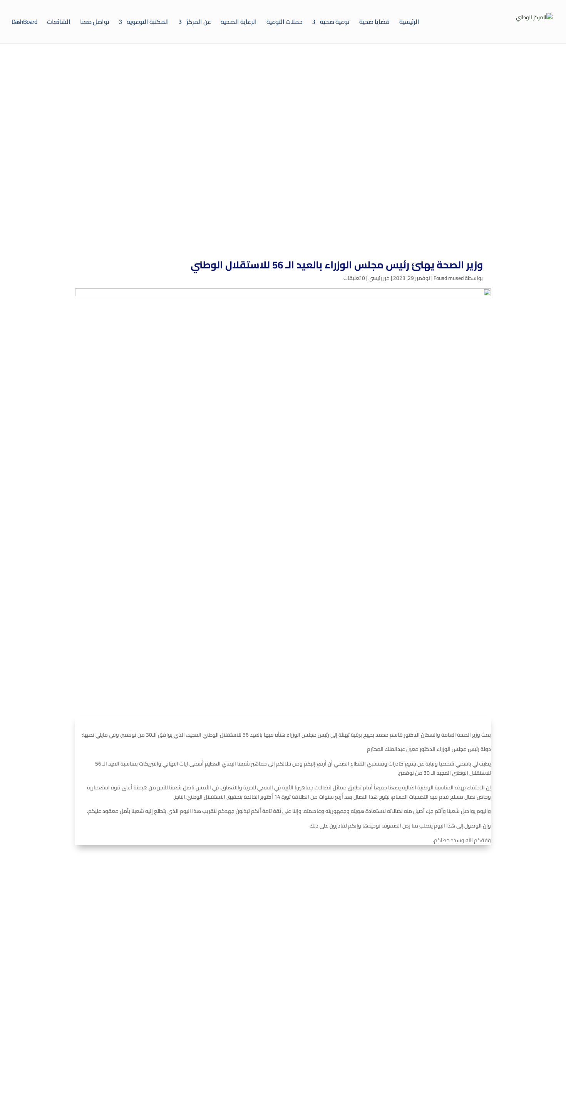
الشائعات (58, 21)
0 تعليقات (354, 278)
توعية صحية (335, 21)
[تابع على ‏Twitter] (458, 993)
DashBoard (24, 21)
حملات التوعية (284, 21)
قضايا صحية (374, 21)
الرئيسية (409, 21)
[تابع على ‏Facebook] (481, 993)
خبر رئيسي (379, 278)
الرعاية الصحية (239, 21)
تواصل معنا (94, 21)
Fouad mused (449, 278)
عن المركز (198, 21)
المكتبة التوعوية (148, 21)
